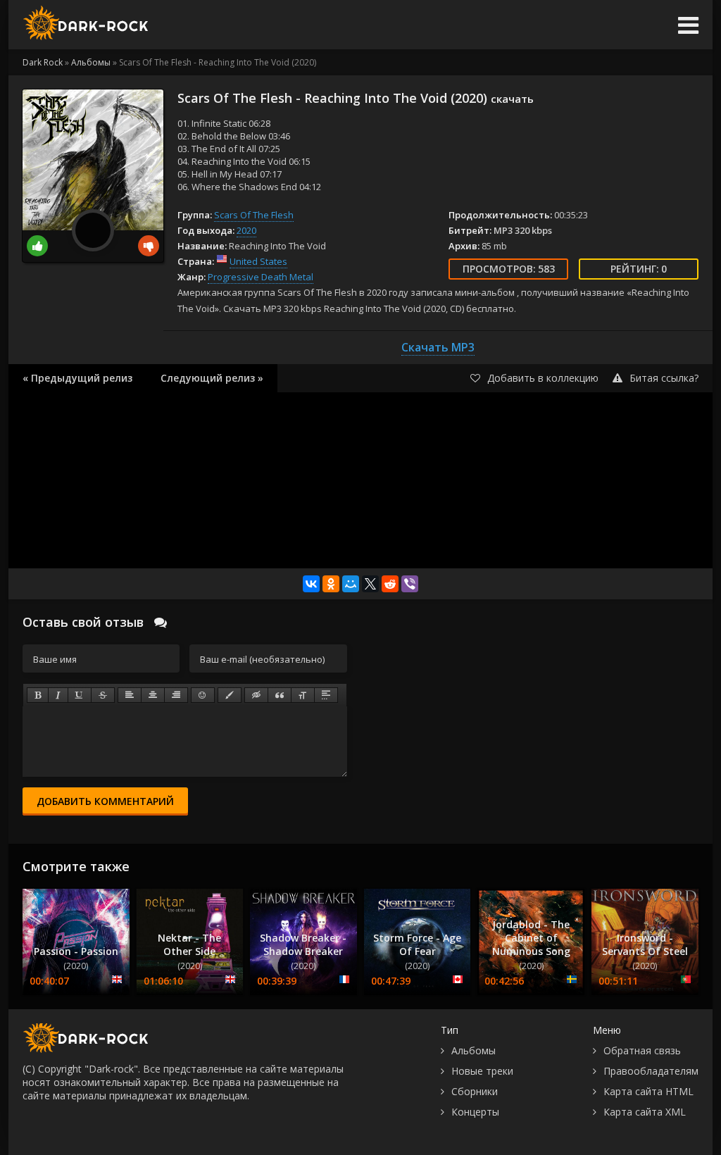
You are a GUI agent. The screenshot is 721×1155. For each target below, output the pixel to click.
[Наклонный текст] (58, 695)
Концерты (475, 1111)
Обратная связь (642, 1050)
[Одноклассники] (330, 583)
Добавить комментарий (105, 801)
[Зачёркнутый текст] (103, 695)
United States (258, 261)
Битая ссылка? (663, 378)
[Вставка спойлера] (326, 695)
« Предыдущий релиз (77, 378)
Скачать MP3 (438, 347)
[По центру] (153, 695)
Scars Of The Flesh (254, 214)
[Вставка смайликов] (203, 695)
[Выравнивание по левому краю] (130, 695)
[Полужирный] (38, 695)
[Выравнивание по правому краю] (176, 695)
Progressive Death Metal (260, 276)
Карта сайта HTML (648, 1091)
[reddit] (390, 583)
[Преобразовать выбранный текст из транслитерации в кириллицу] (303, 695)
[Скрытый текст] (256, 695)
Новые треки (482, 1071)
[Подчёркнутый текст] (80, 695)
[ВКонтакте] (311, 583)
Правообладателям (650, 1071)
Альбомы (473, 1050)
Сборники (474, 1091)
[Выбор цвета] (230, 695)
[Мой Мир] (350, 583)
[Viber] (409, 583)
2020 (246, 230)
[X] (370, 583)
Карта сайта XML (644, 1111)
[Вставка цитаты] (279, 695)
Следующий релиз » (212, 378)
